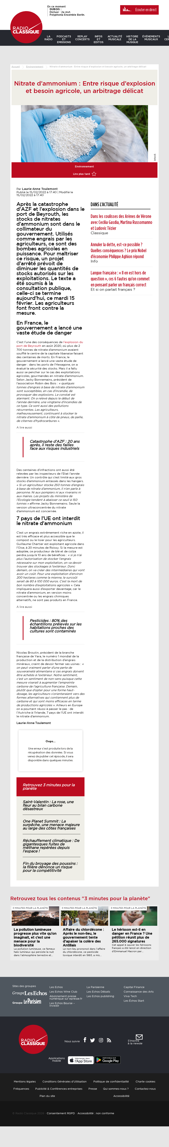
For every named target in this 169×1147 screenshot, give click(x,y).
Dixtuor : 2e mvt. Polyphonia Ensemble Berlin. (67, 12)
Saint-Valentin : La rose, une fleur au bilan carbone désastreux (48, 805)
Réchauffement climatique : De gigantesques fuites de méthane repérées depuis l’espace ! (51, 846)
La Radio (49, 38)
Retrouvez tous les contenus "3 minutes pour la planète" (80, 898)
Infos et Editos (98, 39)
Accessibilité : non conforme (95, 1113)
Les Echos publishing (100, 996)
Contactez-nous (145, 1089)
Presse (92, 1089)
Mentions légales (25, 1082)
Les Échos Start (134, 1001)
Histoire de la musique (132, 39)
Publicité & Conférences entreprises (58, 1089)
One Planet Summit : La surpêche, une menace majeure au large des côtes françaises (51, 825)
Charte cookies (145, 1082)
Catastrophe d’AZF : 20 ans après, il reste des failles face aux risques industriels (55, 445)
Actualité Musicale (115, 38)
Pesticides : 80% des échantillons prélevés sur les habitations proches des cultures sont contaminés (55, 626)
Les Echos (56, 987)
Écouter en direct (146, 10)
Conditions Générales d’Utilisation (64, 1082)
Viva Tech (130, 996)
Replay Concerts (82, 38)
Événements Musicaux (151, 38)
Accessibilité (121, 1096)
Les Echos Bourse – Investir (62, 1004)
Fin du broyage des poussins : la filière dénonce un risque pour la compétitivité (50, 867)
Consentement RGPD (61, 1113)
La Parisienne (95, 987)
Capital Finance (134, 987)
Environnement (34, 67)
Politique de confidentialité (111, 1082)
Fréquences (21, 1089)
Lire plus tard (82, 174)
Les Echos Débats (98, 992)
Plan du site (47, 1096)
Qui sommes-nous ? (116, 1089)
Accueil (16, 67)
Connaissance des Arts (139, 992)
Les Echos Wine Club (63, 992)
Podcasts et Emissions (64, 39)
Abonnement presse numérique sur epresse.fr (65, 997)
